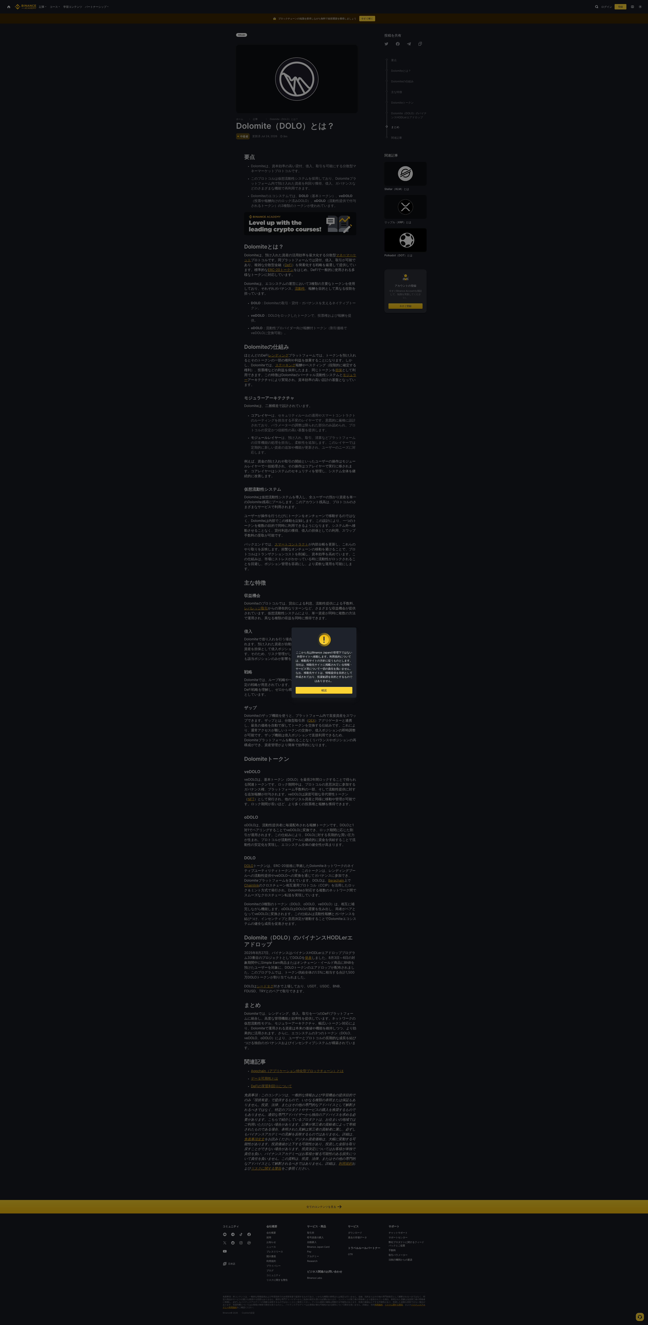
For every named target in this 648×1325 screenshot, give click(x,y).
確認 (324, 690)
